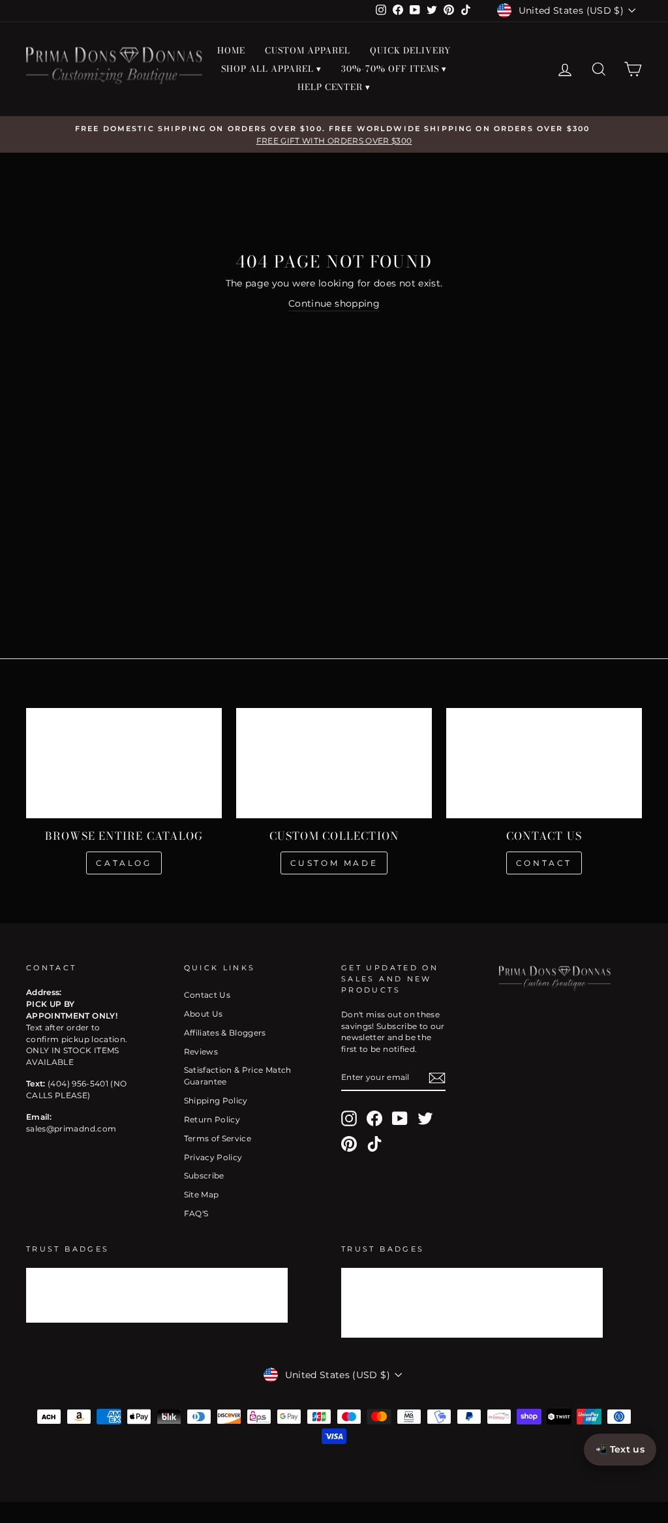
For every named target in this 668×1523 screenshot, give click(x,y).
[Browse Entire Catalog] (124, 763)
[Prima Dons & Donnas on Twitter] (425, 1118)
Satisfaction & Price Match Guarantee (238, 1075)
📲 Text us (620, 1449)
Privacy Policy (213, 1157)
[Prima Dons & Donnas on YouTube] (400, 1118)
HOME (231, 50)
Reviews (201, 1051)
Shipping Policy (216, 1100)
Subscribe (204, 1175)
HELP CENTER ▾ (334, 86)
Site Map (201, 1194)
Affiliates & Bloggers (225, 1033)
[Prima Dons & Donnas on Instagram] (349, 1118)
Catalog (123, 863)
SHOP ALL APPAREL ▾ (271, 68)
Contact (544, 863)
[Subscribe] (437, 1078)
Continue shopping (334, 303)
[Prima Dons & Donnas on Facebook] (374, 1118)
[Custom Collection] (334, 763)
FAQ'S (196, 1213)
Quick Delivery (410, 50)
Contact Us (207, 995)
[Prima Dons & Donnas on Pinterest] (349, 1144)
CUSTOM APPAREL (307, 50)
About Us (203, 1014)
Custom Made (334, 863)
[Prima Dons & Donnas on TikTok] (374, 1144)
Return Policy (212, 1119)
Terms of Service (218, 1138)
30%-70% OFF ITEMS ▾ (394, 68)
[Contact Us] (544, 763)
